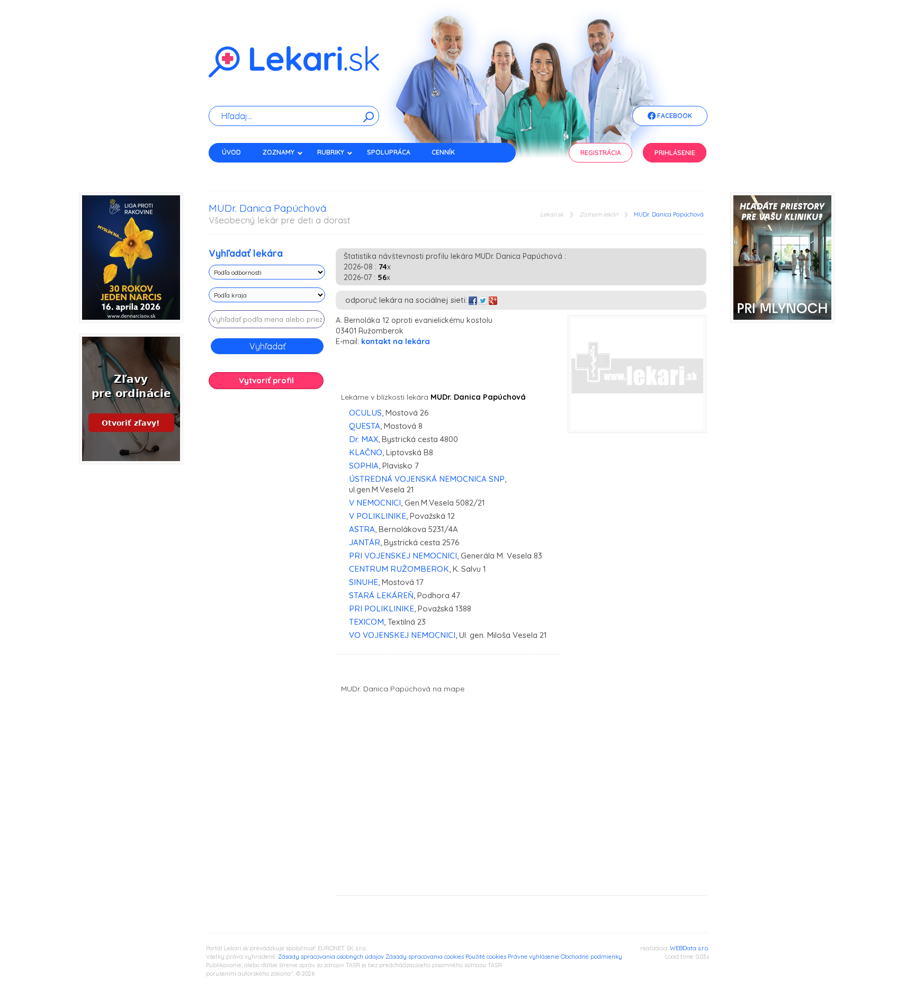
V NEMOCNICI (375, 503)
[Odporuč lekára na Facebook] (473, 300)
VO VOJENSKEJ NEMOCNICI (402, 635)
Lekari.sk (551, 214)
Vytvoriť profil (266, 380)
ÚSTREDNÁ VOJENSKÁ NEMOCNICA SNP (427, 479)
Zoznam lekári (598, 214)
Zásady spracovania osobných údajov (331, 956)
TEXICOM (366, 622)
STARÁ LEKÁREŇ (381, 595)
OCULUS (365, 413)
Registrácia (600, 153)
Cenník (443, 152)
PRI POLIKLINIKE (381, 608)
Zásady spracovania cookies (424, 956)
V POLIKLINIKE (377, 516)
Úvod (231, 152)
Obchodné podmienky (591, 956)
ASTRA (362, 529)
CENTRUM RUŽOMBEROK (399, 569)
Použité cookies (485, 956)
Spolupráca (388, 152)
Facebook (674, 116)
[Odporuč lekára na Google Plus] (493, 300)
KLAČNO (365, 452)
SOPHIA (364, 466)
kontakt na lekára (395, 341)
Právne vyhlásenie (533, 956)
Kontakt (237, 171)
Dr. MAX (363, 439)
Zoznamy (278, 152)
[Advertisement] (267, 564)
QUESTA (364, 426)
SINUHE (363, 582)
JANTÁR (364, 542)
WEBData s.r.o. (689, 948)
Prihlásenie (674, 153)
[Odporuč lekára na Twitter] (483, 300)
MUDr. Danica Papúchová (669, 214)
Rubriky (330, 152)
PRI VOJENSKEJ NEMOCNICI (403, 556)
